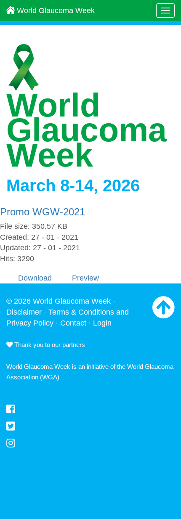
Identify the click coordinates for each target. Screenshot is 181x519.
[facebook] (90, 409)
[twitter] (90, 426)
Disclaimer (24, 312)
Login (102, 323)
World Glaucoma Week (55, 10)
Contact (73, 323)
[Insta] (90, 443)
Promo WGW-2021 (42, 211)
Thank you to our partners (49, 344)
